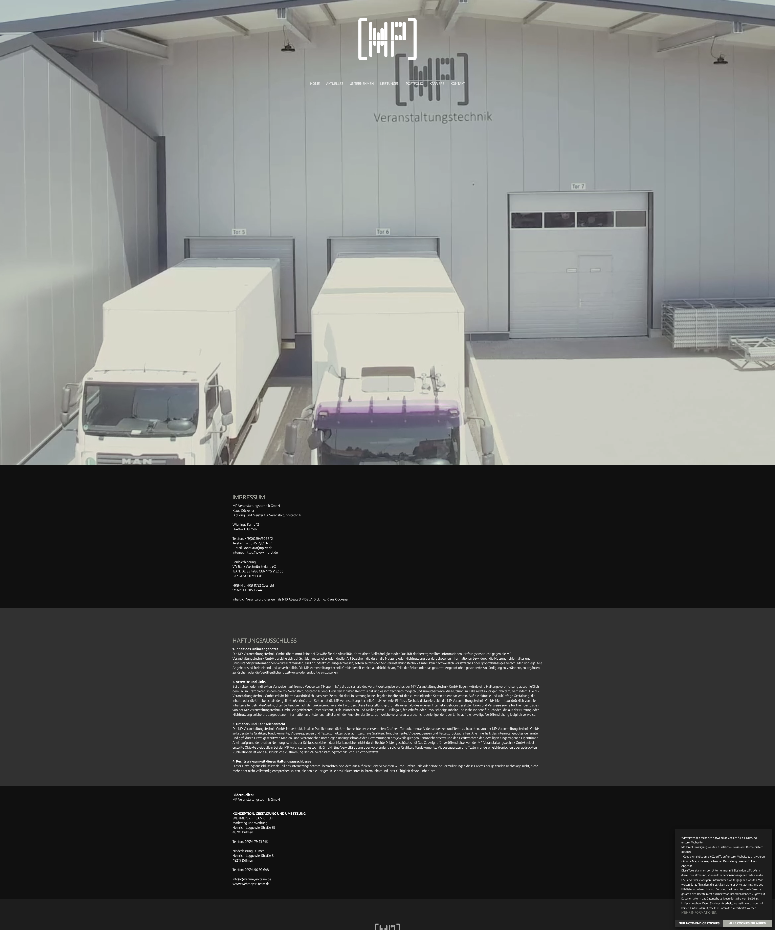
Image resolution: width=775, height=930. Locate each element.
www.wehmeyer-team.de (250, 884)
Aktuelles (334, 84)
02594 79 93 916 (256, 842)
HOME (315, 84)
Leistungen (389, 84)
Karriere (437, 84)
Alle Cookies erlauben (747, 923)
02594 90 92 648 (257, 870)
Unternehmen (362, 84)
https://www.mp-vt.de (261, 552)
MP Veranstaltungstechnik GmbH (256, 799)
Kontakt (458, 84)
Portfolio (414, 84)
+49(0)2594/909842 (259, 539)
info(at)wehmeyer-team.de (251, 879)
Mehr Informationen (699, 912)
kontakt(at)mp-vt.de (257, 548)
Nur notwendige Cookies (699, 923)
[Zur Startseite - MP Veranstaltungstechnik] (387, 71)
